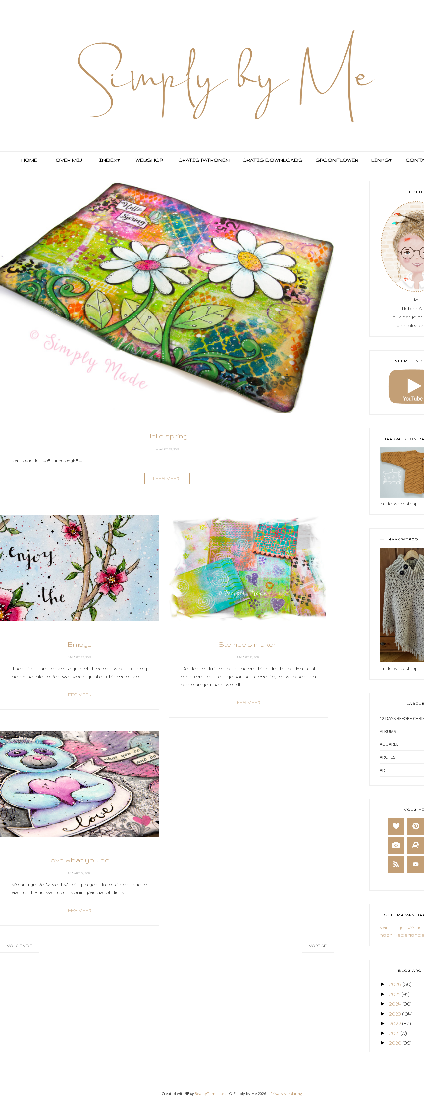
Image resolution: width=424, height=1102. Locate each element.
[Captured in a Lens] (396, 845)
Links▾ (381, 160)
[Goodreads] (415, 845)
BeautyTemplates (210, 1093)
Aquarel (389, 744)
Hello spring (167, 436)
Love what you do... (79, 860)
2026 (395, 984)
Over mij (69, 160)
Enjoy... (79, 644)
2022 (395, 1023)
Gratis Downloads (272, 160)
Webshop (149, 160)
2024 (395, 1004)
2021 (394, 1033)
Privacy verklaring (286, 1093)
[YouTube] (415, 864)
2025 (394, 994)
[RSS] (396, 864)
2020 (395, 1043)
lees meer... (167, 478)
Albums (388, 731)
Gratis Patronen (203, 160)
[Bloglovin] (396, 826)
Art (383, 770)
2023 (395, 1014)
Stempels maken (248, 644)
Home (29, 160)
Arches (388, 757)
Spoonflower (336, 160)
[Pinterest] (415, 826)
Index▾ (109, 160)
